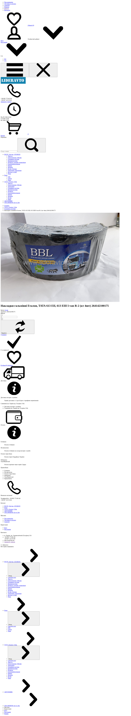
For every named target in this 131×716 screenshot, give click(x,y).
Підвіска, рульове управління (17, 162)
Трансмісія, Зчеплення (14, 170)
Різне (9, 173)
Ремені (10, 165)
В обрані (3, 365)
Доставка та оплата (10, 4)
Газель (10, 178)
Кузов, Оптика (12, 169)
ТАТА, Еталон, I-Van (10, 207)
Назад (10, 575)
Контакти (7, 10)
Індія (6, 310)
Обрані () (31, 25)
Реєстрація (4, 42)
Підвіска (10, 191)
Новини (6, 7)
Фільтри (10, 167)
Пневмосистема (12, 161)
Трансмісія (11, 186)
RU (5, 59)
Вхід (2, 40)
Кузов (9, 198)
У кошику (4, 334)
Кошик (3, 135)
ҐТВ (9, 177)
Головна (6, 205)
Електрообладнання (14, 164)
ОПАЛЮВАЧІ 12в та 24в (12, 512)
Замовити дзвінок (6, 102)
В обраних (9, 365)
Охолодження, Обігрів (14, 157)
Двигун (10, 156)
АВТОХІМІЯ (8, 511)
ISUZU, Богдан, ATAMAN (12, 506)
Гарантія (6, 5)
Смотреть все (12, 577)
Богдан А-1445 (12, 172)
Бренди (6, 8)
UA (5, 60)
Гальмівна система (13, 159)
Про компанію (8, 2)
